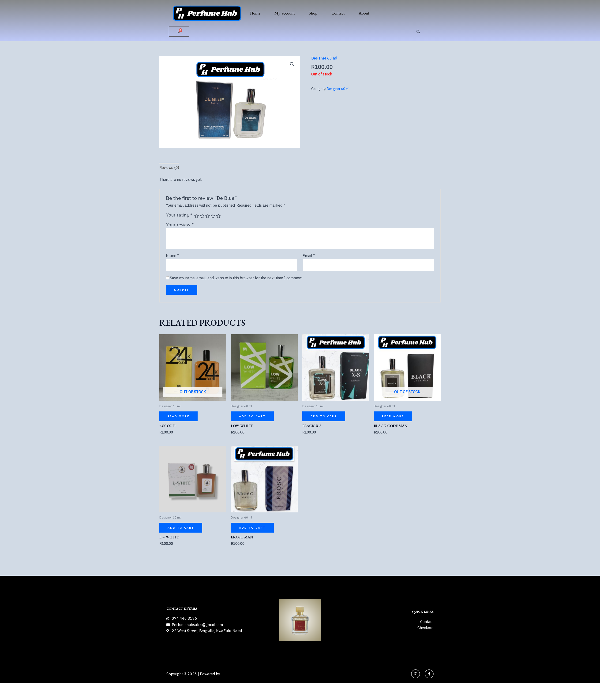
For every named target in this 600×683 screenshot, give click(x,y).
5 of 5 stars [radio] (218, 216)
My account (284, 13)
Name (172, 255)
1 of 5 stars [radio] (196, 216)
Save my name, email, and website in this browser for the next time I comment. (236, 278)
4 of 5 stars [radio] (213, 216)
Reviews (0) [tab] (169, 167)
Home (255, 13)
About (364, 13)
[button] (292, 64)
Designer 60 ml (324, 58)
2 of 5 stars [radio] (202, 216)
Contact (338, 13)
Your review (180, 225)
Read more (178, 416)
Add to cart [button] (252, 416)
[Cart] (179, 31)
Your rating (179, 215)
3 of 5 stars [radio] (207, 216)
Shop (313, 13)
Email (309, 255)
